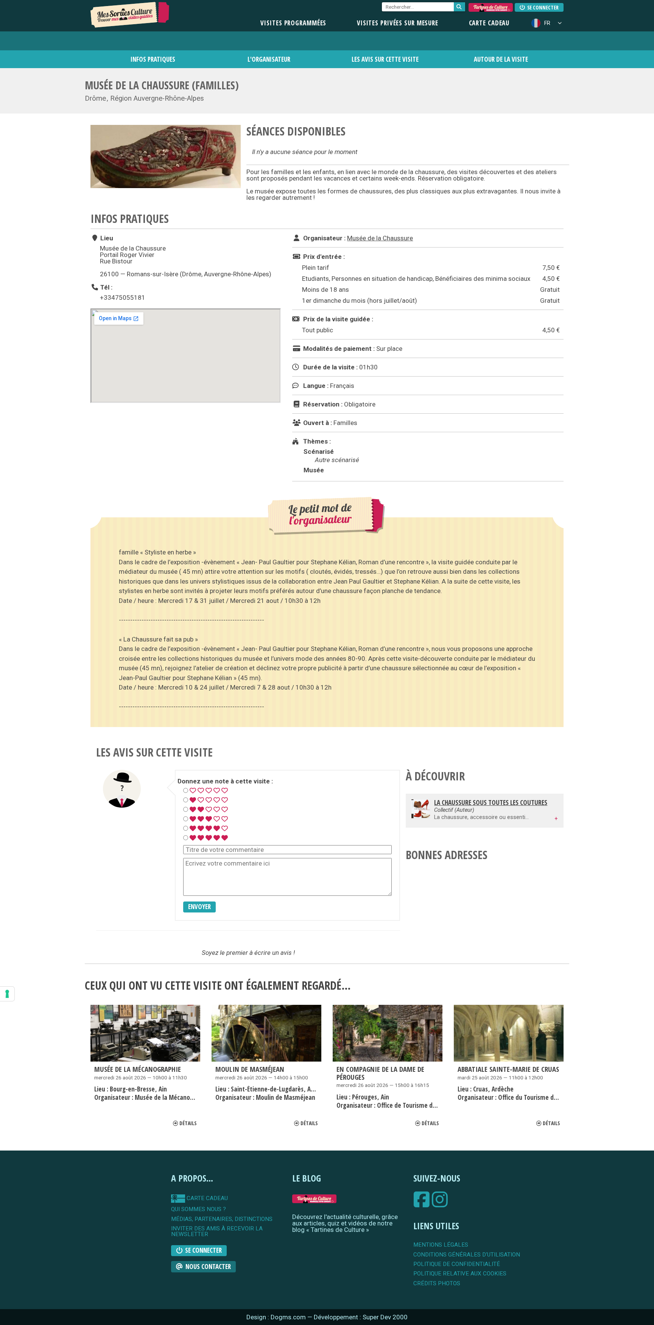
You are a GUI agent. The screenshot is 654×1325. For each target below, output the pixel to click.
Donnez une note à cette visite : (225, 781)
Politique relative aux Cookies (459, 1274)
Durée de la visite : (330, 367)
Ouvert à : (317, 422)
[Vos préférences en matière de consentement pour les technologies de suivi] (7, 994)
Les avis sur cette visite (385, 59)
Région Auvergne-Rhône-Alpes (157, 98)
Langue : (315, 385)
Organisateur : (324, 238)
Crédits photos (436, 1283)
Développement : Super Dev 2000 (361, 1317)
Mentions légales (440, 1245)
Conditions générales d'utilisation (466, 1255)
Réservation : (322, 404)
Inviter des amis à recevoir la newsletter (217, 1232)
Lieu (106, 238)
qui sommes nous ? (198, 1209)
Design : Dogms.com (276, 1317)
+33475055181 (122, 297)
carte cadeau (206, 1198)
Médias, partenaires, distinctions (221, 1219)
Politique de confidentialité (456, 1264)
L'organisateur (269, 59)
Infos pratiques (153, 59)
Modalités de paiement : (338, 348)
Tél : (105, 287)
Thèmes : (316, 441)
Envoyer (199, 906)
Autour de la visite (501, 59)
